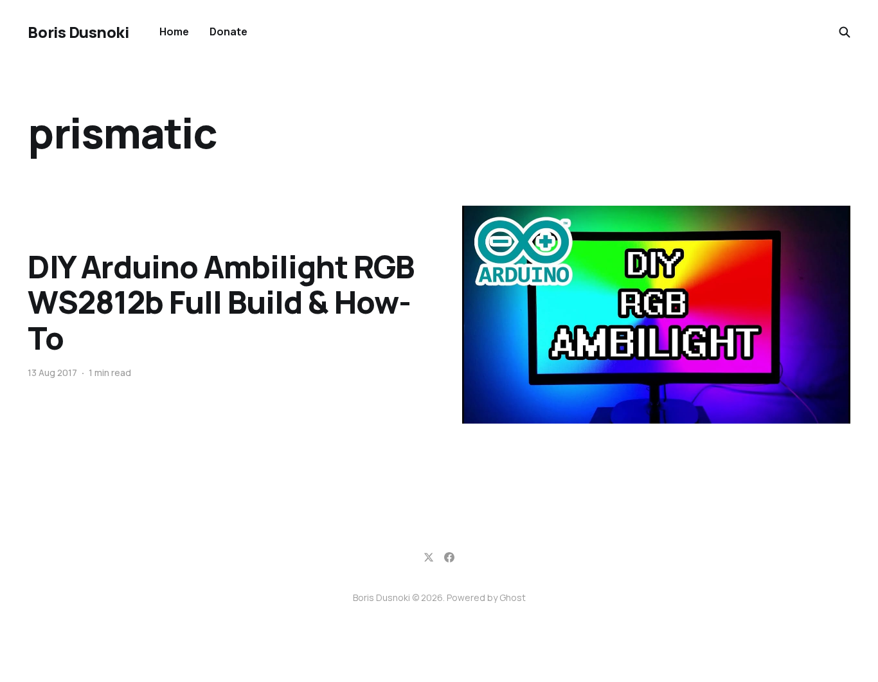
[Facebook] (449, 557)
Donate (228, 31)
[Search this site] (844, 32)
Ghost (512, 597)
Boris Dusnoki (78, 32)
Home (174, 31)
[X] (429, 557)
